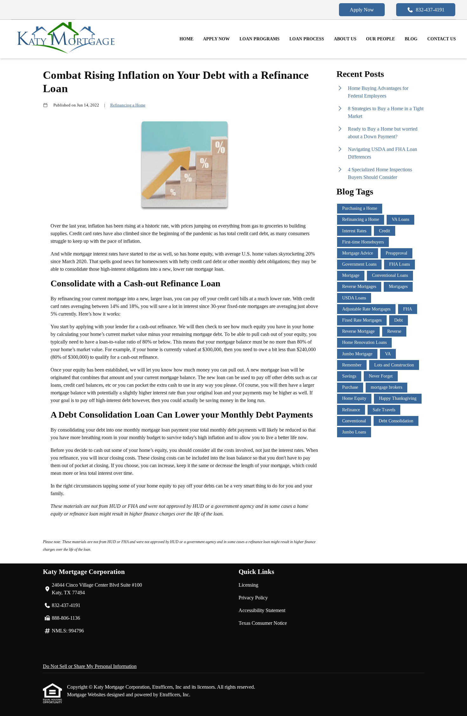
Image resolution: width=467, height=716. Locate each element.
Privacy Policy (253, 597)
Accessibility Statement (262, 610)
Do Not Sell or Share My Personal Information (90, 666)
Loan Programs (260, 39)
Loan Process (306, 39)
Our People (380, 39)
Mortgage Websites (87, 694)
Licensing (248, 585)
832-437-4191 (430, 9)
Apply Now (362, 9)
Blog (411, 39)
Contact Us (441, 39)
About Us (345, 39)
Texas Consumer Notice (263, 623)
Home (186, 39)
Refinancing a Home (128, 105)
